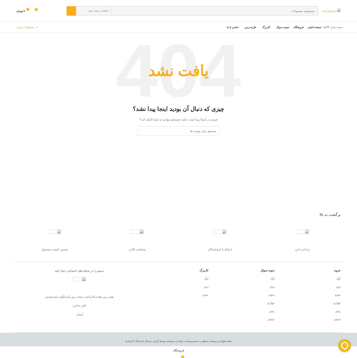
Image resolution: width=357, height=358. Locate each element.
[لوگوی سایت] (331, 10)
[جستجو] (71, 11)
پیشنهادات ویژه (25, 27)
